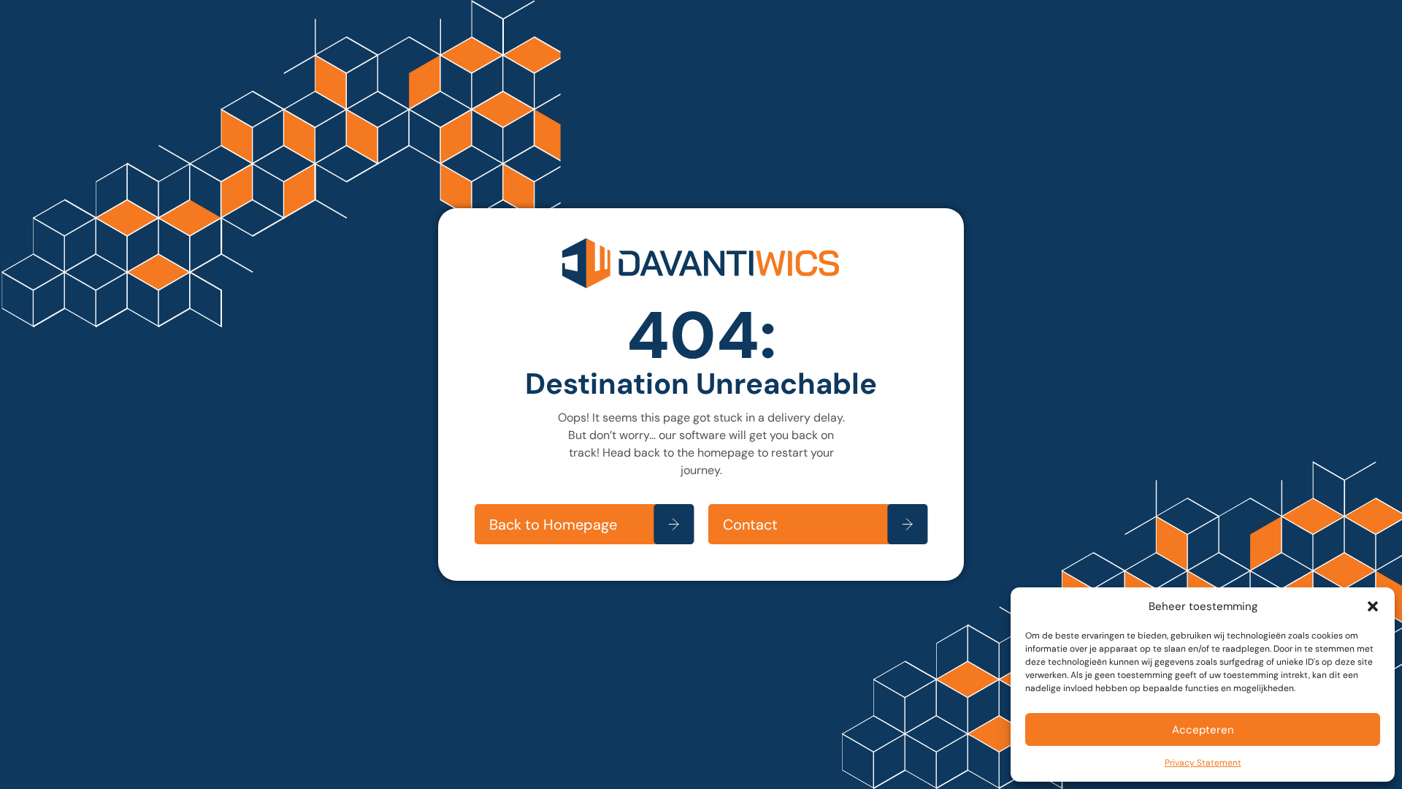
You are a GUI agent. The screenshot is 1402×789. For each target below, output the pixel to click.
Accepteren (1203, 730)
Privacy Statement (1203, 763)
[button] (1372, 606)
